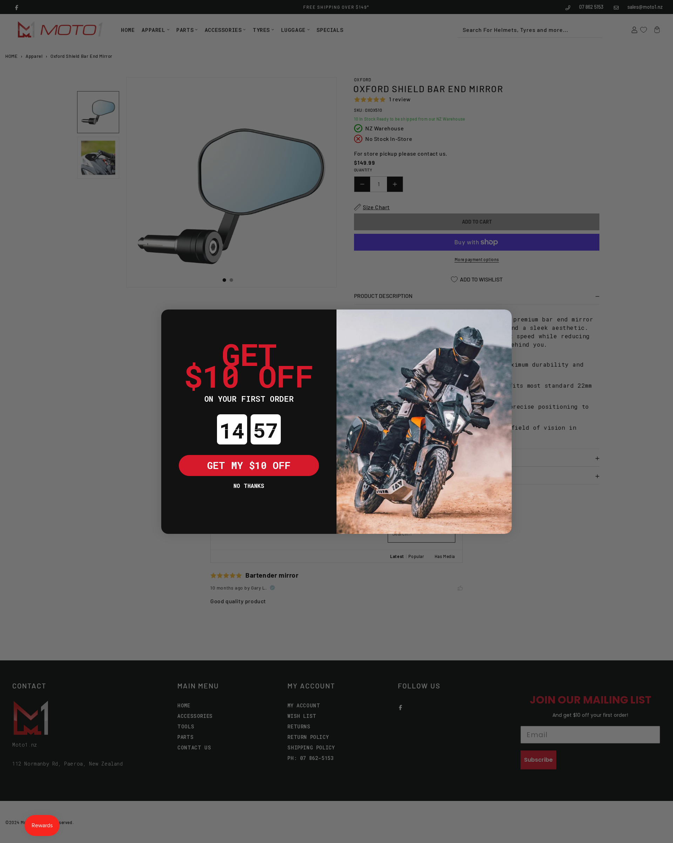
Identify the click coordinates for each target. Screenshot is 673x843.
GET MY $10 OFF (249, 465)
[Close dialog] (171, 320)
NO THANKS (248, 485)
